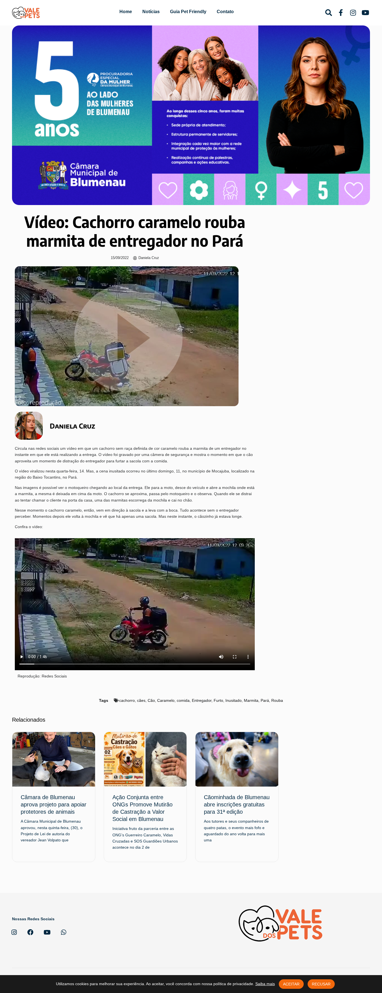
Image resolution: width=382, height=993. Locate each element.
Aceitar (291, 984)
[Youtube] (47, 932)
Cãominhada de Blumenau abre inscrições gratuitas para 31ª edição (237, 804)
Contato (225, 11)
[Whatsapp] (63, 932)
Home (125, 11)
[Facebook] (30, 932)
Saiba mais (265, 984)
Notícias (151, 11)
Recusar (321, 984)
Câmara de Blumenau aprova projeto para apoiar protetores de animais (53, 804)
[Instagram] (14, 932)
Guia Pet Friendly (188, 11)
